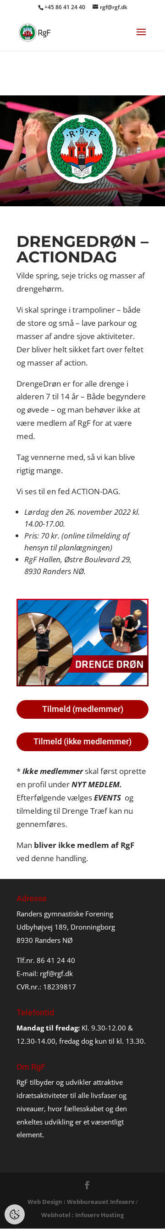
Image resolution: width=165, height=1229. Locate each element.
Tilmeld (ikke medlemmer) (82, 741)
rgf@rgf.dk (56, 973)
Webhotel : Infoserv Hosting (82, 1215)
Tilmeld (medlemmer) (82, 709)
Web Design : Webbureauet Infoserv (81, 1202)
